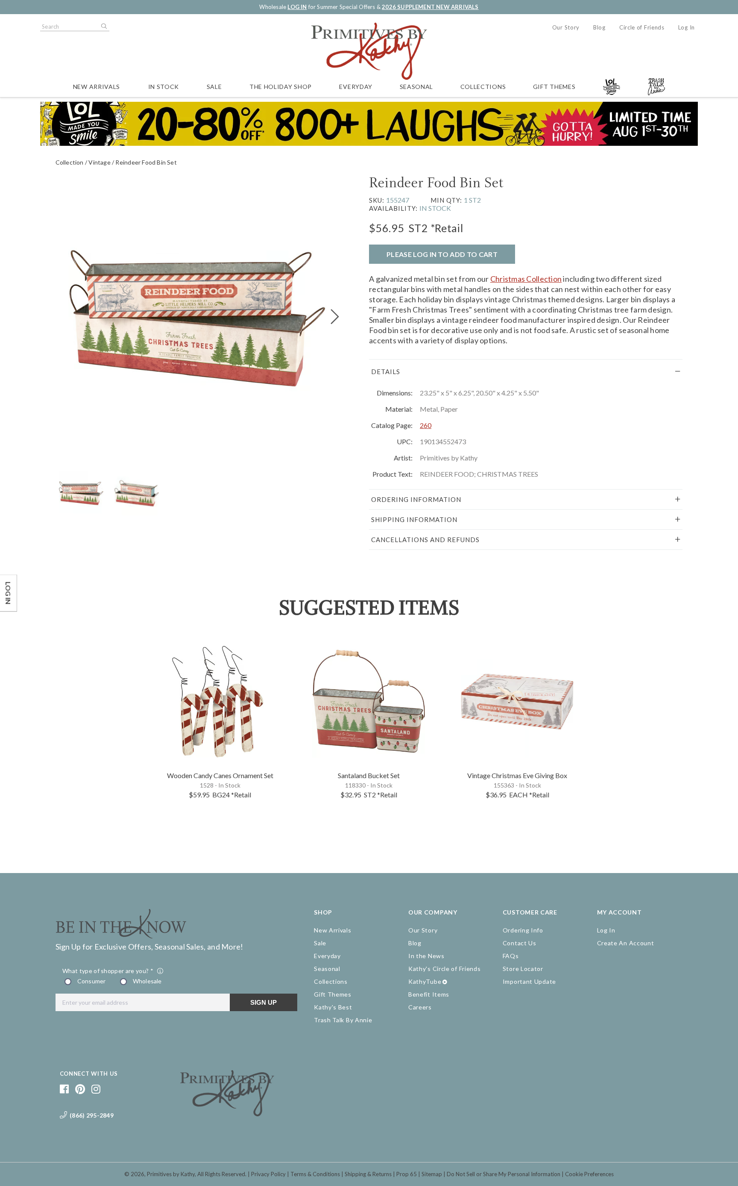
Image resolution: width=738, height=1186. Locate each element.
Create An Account (625, 943)
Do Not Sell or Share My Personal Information (503, 1174)
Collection (70, 162)
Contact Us (519, 943)
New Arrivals (96, 86)
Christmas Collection (526, 278)
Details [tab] (385, 371)
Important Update (529, 981)
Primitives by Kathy (171, 1174)
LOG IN (297, 6)
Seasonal (416, 86)
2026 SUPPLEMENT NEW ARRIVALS (430, 6)
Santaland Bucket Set (369, 775)
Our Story (566, 27)
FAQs (511, 955)
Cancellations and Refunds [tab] (425, 539)
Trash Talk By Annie (343, 1020)
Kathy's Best (333, 1007)
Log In (686, 27)
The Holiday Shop (280, 86)
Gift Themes (554, 86)
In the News (426, 955)
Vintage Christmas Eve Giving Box (517, 775)
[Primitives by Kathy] (227, 1113)
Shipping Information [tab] (414, 519)
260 (425, 425)
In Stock (163, 86)
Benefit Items (428, 994)
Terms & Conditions (315, 1174)
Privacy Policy (268, 1174)
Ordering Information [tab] (416, 499)
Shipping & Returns (368, 1174)
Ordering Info (523, 930)
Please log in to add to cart (442, 254)
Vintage (99, 162)
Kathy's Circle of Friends (444, 968)
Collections (483, 86)
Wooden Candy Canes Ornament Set (220, 775)
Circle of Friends (642, 27)
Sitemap (432, 1174)
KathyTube (424, 981)
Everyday (355, 86)
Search (103, 26)
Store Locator (523, 968)
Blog (599, 27)
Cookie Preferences (589, 1174)
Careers (420, 1007)
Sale (214, 86)
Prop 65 (406, 1174)
